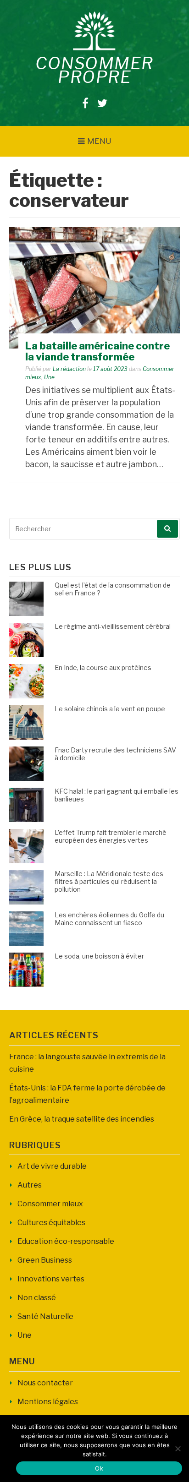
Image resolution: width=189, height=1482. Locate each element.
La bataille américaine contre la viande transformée (97, 351)
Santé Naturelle (45, 1316)
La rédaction (69, 368)
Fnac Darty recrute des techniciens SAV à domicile (115, 754)
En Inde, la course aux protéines (103, 667)
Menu (99, 141)
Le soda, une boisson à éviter (99, 956)
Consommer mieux (50, 1203)
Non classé (36, 1297)
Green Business (44, 1260)
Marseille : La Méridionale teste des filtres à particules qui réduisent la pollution (109, 881)
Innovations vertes (50, 1279)
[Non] (177, 1448)
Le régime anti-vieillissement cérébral (113, 626)
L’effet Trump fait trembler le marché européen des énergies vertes (111, 836)
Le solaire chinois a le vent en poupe (110, 709)
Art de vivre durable (52, 1166)
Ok (99, 1468)
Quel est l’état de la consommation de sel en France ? (113, 589)
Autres (29, 1185)
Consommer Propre (94, 70)
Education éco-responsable (65, 1241)
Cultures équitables (51, 1222)
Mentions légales (47, 1401)
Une (49, 377)
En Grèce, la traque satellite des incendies (81, 1119)
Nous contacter (45, 1382)
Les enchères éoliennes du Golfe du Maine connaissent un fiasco (109, 918)
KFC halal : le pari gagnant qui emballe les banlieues (116, 795)
